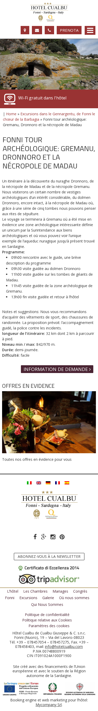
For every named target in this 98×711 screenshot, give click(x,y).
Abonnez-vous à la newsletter (49, 556)
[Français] (57, 482)
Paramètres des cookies (49, 626)
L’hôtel (12, 591)
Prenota (69, 30)
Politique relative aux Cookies (47, 620)
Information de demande (56, 369)
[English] (38, 482)
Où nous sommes (74, 597)
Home (11, 113)
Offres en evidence (28, 386)
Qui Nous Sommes (47, 604)
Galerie (48, 597)
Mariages (60, 591)
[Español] (67, 482)
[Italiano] (29, 482)
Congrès (80, 591)
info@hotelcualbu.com (64, 646)
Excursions (28, 597)
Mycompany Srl (49, 704)
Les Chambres (35, 591)
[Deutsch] (48, 482)
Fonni (9, 597)
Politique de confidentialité (47, 615)
